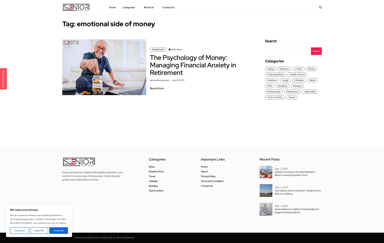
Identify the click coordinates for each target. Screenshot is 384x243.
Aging (270, 68)
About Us (148, 7)
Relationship (274, 91)
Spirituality (310, 91)
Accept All (58, 230)
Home (112, 7)
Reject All (39, 230)
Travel (291, 97)
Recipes (297, 85)
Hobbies (271, 80)
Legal (285, 80)
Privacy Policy (208, 176)
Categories (128, 7)
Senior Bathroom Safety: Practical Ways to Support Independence (297, 211)
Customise (20, 230)
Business (284, 68)
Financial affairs (275, 74)
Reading (282, 85)
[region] (39, 221)
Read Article (157, 88)
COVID (298, 68)
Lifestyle (299, 80)
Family (311, 68)
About (204, 171)
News (312, 80)
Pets (269, 85)
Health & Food (297, 74)
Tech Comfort (274, 97)
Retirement (158, 49)
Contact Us (168, 7)
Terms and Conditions (212, 181)
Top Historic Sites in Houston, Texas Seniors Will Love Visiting (298, 192)
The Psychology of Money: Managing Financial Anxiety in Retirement (193, 65)
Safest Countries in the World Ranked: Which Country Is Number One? (295, 173)
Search (271, 41)
